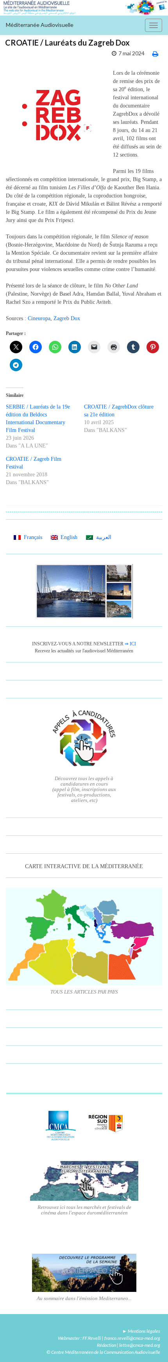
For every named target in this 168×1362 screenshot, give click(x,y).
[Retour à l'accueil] (84, 8)
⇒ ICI (130, 644)
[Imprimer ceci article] (155, 53)
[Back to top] (150, 1344)
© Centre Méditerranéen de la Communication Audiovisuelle (103, 1352)
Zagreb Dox (67, 318)
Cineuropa (39, 318)
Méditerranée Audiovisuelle (39, 24)
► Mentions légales (141, 1331)
